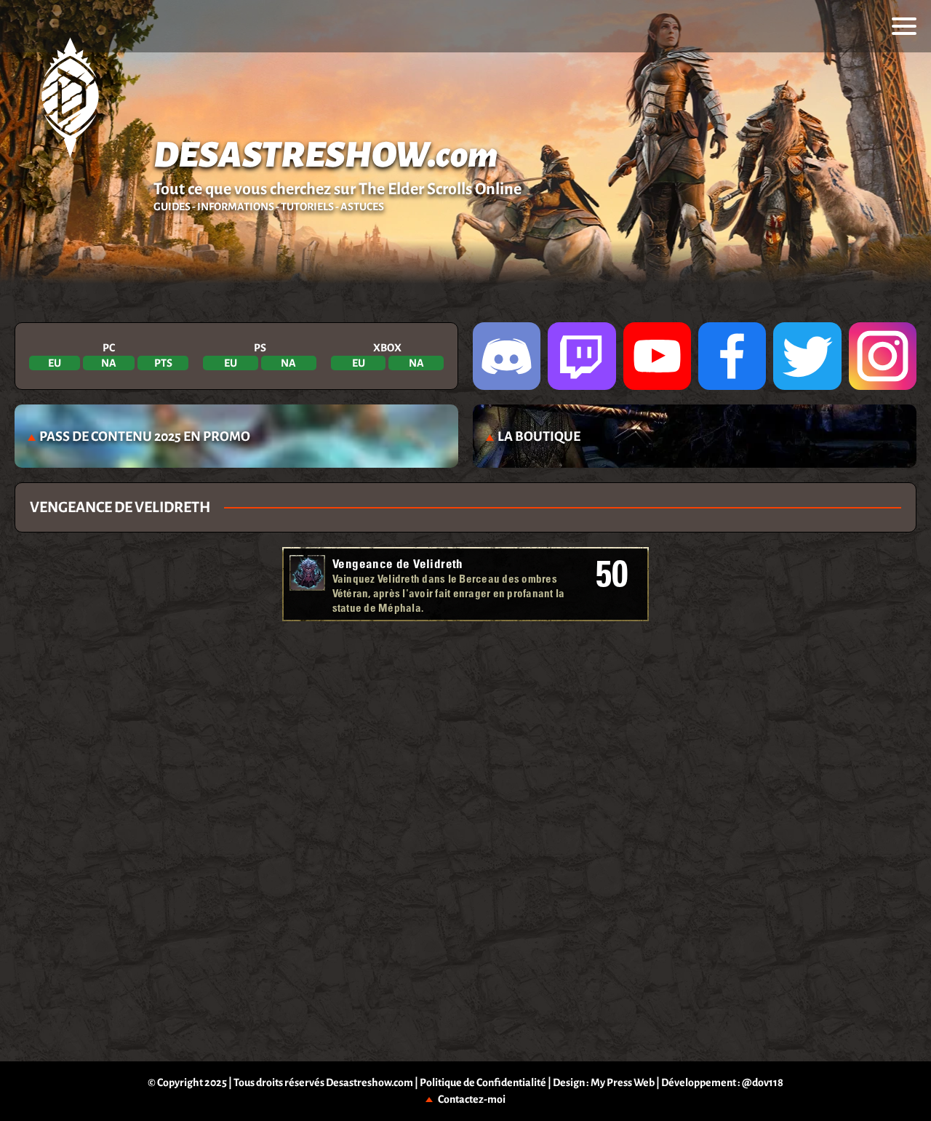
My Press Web (623, 1082)
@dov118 (762, 1082)
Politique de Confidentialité (483, 1082)
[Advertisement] (466, 668)
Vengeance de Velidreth (397, 563)
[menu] (904, 26)
